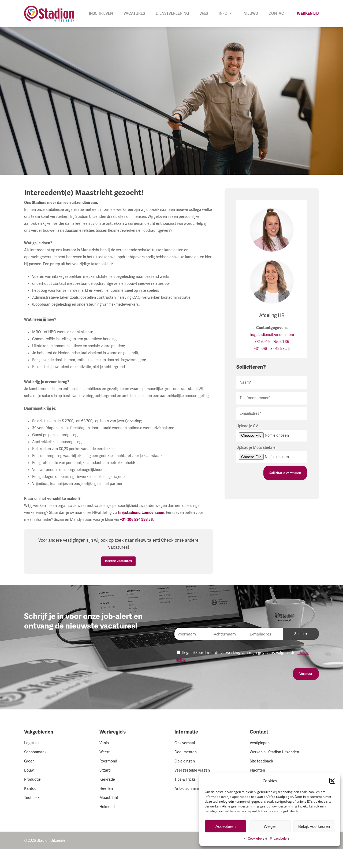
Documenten (185, 752)
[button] (332, 780)
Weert (104, 752)
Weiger (270, 826)
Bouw (29, 770)
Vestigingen (260, 743)
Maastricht (108, 797)
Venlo (104, 743)
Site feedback (261, 761)
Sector (299, 634)
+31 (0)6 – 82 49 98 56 (272, 348)
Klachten (257, 770)
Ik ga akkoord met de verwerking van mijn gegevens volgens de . (242, 656)
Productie (32, 779)
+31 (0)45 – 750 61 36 (272, 341)
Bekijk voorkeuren (314, 826)
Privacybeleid (279, 839)
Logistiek (31, 743)
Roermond (108, 761)
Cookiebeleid (257, 839)
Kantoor (31, 788)
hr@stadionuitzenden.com (272, 334)
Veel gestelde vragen (192, 770)
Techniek (31, 797)
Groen (29, 761)
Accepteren (225, 826)
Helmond (107, 807)
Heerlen (106, 788)
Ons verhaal (184, 743)
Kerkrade (107, 779)
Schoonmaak (35, 752)
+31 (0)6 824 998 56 (136, 519)
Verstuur (305, 674)
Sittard (105, 770)
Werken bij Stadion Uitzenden (274, 752)
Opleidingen (184, 761)
